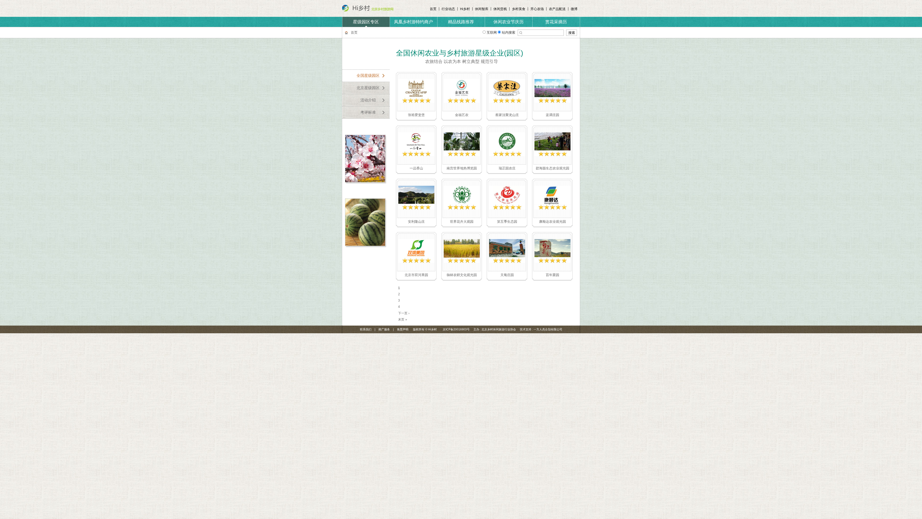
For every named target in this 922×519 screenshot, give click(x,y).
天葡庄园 (507, 275)
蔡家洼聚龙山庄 (507, 115)
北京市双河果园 (416, 275)
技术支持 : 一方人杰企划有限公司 (541, 329)
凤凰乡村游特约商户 (413, 21)
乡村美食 (518, 9)
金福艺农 (461, 115)
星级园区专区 (366, 21)
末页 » (402, 319)
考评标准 (368, 112)
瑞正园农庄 (507, 168)
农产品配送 (557, 9)
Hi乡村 (465, 9)
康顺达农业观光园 (552, 221)
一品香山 (416, 168)
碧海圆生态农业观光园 (552, 168)
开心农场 (537, 9)
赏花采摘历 (556, 21)
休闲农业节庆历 (508, 21)
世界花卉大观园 (461, 221)
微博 (574, 9)
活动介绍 (368, 100)
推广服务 (384, 329)
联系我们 (365, 329)
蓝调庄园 (552, 115)
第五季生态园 (507, 221)
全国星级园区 (368, 76)
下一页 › (403, 313)
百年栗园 (552, 275)
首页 (433, 9)
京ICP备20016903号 (456, 329)
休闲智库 (481, 9)
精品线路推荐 (461, 21)
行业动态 (448, 9)
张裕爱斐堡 (416, 115)
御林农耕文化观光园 (462, 275)
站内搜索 (508, 32)
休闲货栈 (500, 9)
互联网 (492, 32)
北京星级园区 (368, 88)
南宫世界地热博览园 (462, 168)
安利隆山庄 (416, 221)
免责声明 (402, 329)
